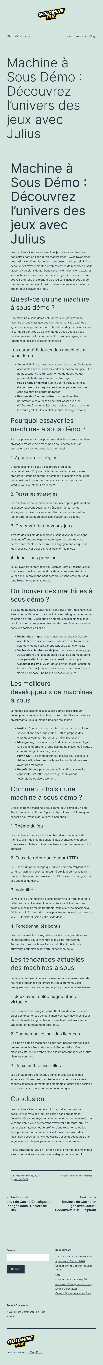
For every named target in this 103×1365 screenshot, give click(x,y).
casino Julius (51, 284)
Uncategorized (84, 1175)
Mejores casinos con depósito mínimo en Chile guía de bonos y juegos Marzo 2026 (73, 1284)
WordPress (36, 1352)
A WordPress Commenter (21, 1311)
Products (80, 36)
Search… (12, 1250)
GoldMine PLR (18, 36)
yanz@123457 (21, 1179)
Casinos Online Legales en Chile (73, 1293)
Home (67, 36)
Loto (58, 1274)
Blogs (92, 36)
